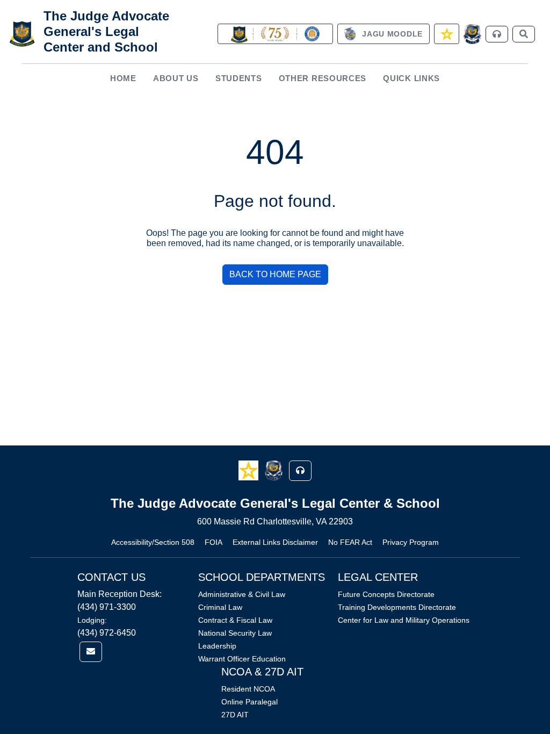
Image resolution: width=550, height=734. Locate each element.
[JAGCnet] (472, 34)
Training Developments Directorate (397, 607)
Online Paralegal (249, 701)
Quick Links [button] (411, 78)
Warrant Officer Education (242, 658)
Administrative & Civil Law (241, 594)
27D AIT (235, 714)
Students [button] (238, 78)
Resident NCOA (248, 689)
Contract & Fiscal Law (235, 620)
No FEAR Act (350, 542)
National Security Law (235, 633)
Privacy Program (410, 542)
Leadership (217, 646)
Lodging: (92, 620)
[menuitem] (123, 78)
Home (123, 78)
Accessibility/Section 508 (152, 542)
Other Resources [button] (323, 78)
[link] (275, 34)
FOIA (213, 542)
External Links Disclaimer (275, 542)
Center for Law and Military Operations (403, 620)
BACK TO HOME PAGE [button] (275, 274)
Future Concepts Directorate (386, 594)
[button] (249, 469)
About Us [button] (176, 78)
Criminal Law (220, 607)
